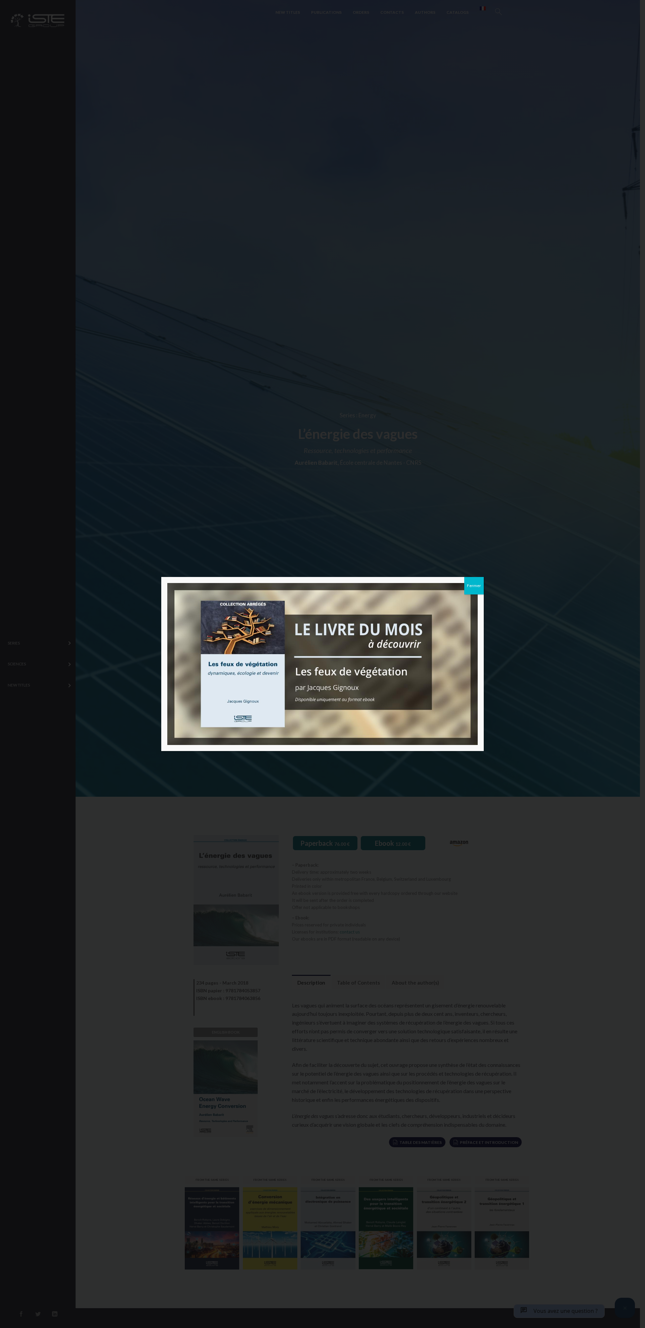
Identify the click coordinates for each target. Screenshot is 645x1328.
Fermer (474, 585)
